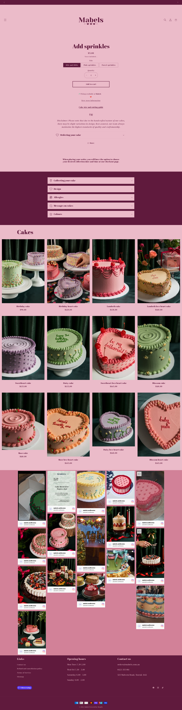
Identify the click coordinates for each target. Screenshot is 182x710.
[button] (5, 20)
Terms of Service (24, 672)
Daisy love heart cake (113, 450)
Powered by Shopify (96, 707)
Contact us (21, 664)
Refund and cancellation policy (29, 668)
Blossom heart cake (159, 460)
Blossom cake (158, 383)
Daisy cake (68, 383)
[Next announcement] (178, 2)
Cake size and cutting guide (91, 107)
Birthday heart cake (68, 306)
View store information (90, 100)
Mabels (86, 707)
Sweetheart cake (23, 383)
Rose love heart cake (68, 460)
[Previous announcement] (4, 2)
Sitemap (20, 676)
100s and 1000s (72, 65)
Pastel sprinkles (109, 65)
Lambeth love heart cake (159, 306)
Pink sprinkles (90, 65)
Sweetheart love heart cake (114, 383)
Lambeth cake (113, 306)
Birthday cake (23, 306)
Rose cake (23, 453)
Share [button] (92, 143)
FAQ (91, 114)
